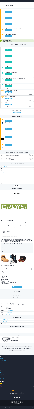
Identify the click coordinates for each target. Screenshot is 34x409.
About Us (1, 358)
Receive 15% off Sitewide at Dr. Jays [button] (10, 96)
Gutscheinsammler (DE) (5, 383)
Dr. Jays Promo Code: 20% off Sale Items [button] (11, 90)
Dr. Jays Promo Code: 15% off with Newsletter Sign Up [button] (13, 28)
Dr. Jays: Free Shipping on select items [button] (10, 34)
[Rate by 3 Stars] (17, 293)
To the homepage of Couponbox (17, 1)
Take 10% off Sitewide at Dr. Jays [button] (9, 102)
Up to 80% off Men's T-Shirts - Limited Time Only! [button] (12, 72)
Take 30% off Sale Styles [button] (8, 84)
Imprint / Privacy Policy (12, 395)
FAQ (1, 362)
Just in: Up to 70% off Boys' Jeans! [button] (10, 66)
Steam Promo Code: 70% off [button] (9, 118)
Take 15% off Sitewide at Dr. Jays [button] (9, 16)
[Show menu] (1, 1)
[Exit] (32, 407)
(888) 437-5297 (8, 314)
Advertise (1, 372)
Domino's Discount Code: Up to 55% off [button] (10, 143)
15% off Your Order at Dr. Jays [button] (9, 22)
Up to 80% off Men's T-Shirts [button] (9, 60)
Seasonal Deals (2, 378)
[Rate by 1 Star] (13, 293)
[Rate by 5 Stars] (21, 293)
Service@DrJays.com (9, 312)
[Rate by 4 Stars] (19, 293)
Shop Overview (2, 364)
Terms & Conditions (22, 395)
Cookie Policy (17, 395)
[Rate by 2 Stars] (15, 293)
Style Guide (2, 374)
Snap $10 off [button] (6, 135)
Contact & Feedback (3, 360)
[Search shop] (33, 1)
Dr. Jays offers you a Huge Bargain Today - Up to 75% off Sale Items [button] (15, 78)
